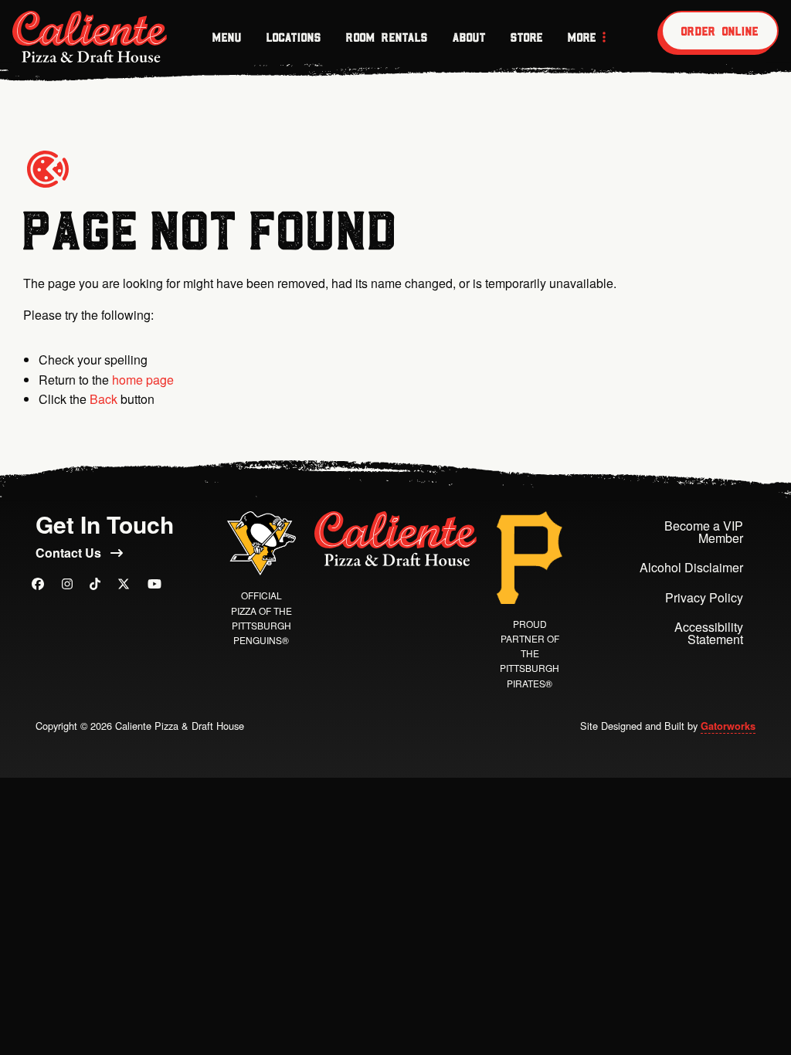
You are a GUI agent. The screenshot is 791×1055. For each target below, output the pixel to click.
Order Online (720, 30)
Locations (293, 37)
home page (143, 379)
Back (103, 399)
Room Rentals (387, 37)
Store (527, 37)
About (469, 37)
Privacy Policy (704, 597)
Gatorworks (728, 726)
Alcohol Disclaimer (691, 567)
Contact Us (70, 552)
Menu (227, 37)
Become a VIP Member (703, 532)
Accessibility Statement (708, 633)
